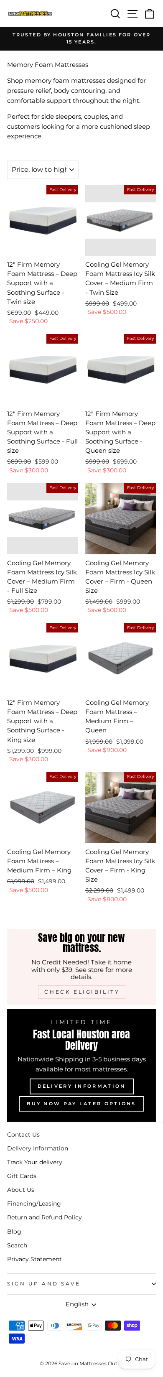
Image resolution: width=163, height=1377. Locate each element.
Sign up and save (44, 1284)
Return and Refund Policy (44, 1217)
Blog (14, 1231)
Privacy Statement (34, 1259)
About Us (20, 1189)
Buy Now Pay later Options (81, 1104)
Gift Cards (21, 1176)
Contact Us (23, 1134)
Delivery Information (82, 1086)
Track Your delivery (34, 1162)
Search (17, 1245)
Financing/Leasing (34, 1203)
